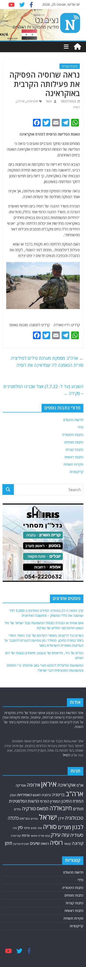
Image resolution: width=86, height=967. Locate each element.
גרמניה (46, 795)
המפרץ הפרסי (50, 801)
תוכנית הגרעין (21, 844)
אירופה (33, 785)
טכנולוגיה (74, 818)
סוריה (50, 826)
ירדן (61, 818)
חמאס (42, 808)
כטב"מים (25, 819)
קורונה (77, 843)
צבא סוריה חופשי (40, 835)
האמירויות (24, 794)
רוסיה (76, 107)
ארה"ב (21, 101)
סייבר (27, 828)
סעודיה (76, 835)
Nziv (48, 101)
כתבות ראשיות (73, 457)
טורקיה (29, 808)
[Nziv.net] (77, 46)
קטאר (67, 844)
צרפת (26, 835)
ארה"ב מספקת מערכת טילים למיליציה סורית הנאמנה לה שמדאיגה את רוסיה (47, 361)
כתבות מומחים (73, 442)
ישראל (48, 817)
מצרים (64, 827)
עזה (65, 834)
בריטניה (58, 794)
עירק (55, 834)
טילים (17, 809)
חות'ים (78, 809)
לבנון (77, 827)
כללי (80, 427)
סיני (14, 828)
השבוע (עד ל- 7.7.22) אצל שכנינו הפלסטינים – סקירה (43, 389)
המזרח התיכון (72, 801)
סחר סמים (36, 828)
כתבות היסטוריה (72, 434)
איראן (49, 784)
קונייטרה (16, 835)
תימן (8, 843)
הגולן (13, 795)
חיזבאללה (60, 808)
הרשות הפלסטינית (24, 801)
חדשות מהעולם (73, 420)
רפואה (45, 843)
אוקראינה (32, 101)
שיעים (35, 843)
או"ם (79, 785)
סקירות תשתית (73, 464)
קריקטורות (76, 471)
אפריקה (21, 785)
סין (20, 827)
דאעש (37, 795)
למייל (66, 755)
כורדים (34, 818)
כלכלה (13, 818)
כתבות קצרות (69, 66)
